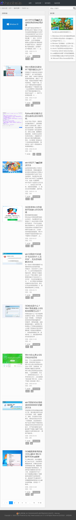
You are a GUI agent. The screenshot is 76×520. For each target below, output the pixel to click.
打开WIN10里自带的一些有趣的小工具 (64, 38)
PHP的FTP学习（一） (59, 41)
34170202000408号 (32, 513)
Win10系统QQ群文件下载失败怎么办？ (34, 68)
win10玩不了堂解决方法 (33, 164)
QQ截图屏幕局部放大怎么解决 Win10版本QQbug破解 (33, 454)
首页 (30, 3)
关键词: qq (25, 8)
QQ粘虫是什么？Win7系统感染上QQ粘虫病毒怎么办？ (34, 308)
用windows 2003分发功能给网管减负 (63, 36)
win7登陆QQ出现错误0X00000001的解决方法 (33, 405)
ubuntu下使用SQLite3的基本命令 (62, 48)
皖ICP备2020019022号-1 (46, 513)
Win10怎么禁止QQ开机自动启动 (33, 356)
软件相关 (47, 3)
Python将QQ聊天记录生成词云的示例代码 (34, 116)
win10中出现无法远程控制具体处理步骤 (34, 22)
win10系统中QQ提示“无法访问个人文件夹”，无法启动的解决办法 (33, 258)
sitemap (57, 513)
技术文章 (38, 3)
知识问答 (57, 3)
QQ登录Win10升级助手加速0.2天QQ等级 (34, 210)
